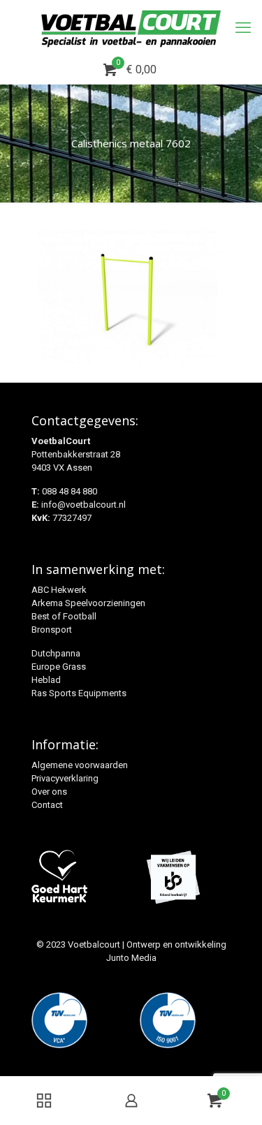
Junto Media (131, 958)
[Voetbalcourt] (131, 28)
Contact (47, 805)
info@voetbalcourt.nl (83, 504)
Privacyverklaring (65, 778)
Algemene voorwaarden (79, 765)
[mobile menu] (243, 28)
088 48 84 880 (69, 491)
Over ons (49, 791)
